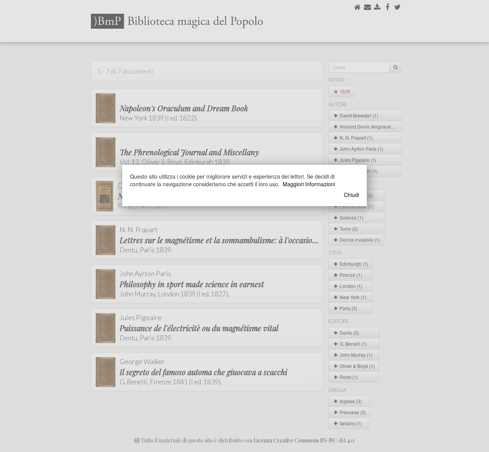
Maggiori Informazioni (309, 184)
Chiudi (351, 194)
